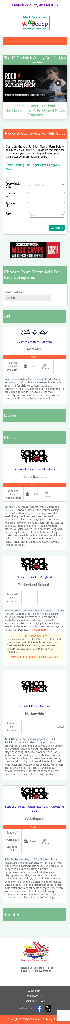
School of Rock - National (34, 706)
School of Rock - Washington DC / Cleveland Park (34, 809)
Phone (45, 368)
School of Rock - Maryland (34, 577)
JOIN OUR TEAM (35, 1001)
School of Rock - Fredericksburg (34, 469)
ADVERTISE (35, 991)
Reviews (59, 727)
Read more (40, 630)
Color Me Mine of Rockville (34, 341)
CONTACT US (35, 996)
